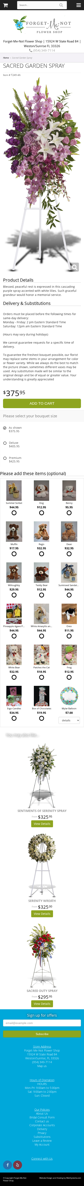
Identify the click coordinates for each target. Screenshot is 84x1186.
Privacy (42, 1133)
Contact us (42, 1121)
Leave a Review (42, 1141)
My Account (42, 1144)
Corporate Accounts (42, 1125)
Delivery (42, 1129)
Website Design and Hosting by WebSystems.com (60, 1178)
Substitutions (42, 1137)
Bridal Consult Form (42, 1117)
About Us (42, 1113)
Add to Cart (42, 403)
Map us (42, 1066)
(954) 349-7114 (43, 50)
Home (6, 57)
